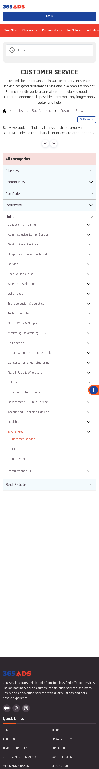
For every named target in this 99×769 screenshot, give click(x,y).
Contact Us (59, 748)
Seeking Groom (61, 766)
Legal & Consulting (21, 274)
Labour (12, 382)
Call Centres (18, 459)
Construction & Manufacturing (29, 363)
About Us (9, 739)
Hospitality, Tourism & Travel (27, 254)
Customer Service (22, 439)
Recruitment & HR (20, 471)
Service (13, 264)
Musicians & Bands (16, 766)
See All (9, 30)
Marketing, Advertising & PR (27, 333)
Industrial (14, 205)
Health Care (16, 422)
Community (50, 30)
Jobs (10, 216)
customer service (72, 111)
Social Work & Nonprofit (24, 323)
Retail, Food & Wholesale (25, 372)
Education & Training (22, 225)
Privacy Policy (61, 739)
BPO (13, 449)
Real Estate (16, 484)
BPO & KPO (15, 432)
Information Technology (24, 392)
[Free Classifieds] (4, 111)
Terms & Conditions (16, 748)
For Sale (72, 30)
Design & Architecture (23, 244)
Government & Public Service (28, 402)
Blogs (55, 730)
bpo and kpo (41, 111)
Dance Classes (61, 757)
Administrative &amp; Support (29, 234)
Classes (27, 30)
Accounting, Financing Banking (28, 412)
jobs (19, 111)
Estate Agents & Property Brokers (31, 353)
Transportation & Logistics (26, 303)
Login (49, 16)
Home (6, 730)
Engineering (16, 343)
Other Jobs (15, 294)
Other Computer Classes (20, 757)
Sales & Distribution (22, 284)
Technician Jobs (19, 313)
